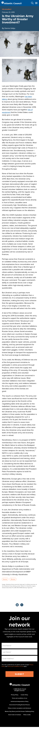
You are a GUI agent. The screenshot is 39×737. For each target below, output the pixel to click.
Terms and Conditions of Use (15, 666)
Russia (5, 579)
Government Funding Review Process (19, 705)
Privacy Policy (14, 695)
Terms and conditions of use (19, 698)
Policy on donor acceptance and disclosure (19, 708)
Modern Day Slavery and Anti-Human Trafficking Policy (19, 711)
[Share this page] (21, 604)
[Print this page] (17, 604)
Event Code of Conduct (14, 714)
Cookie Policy (24, 695)
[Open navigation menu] (36, 3)
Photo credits (27, 714)
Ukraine (13, 579)
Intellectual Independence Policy (19, 701)
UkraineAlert (6, 9)
